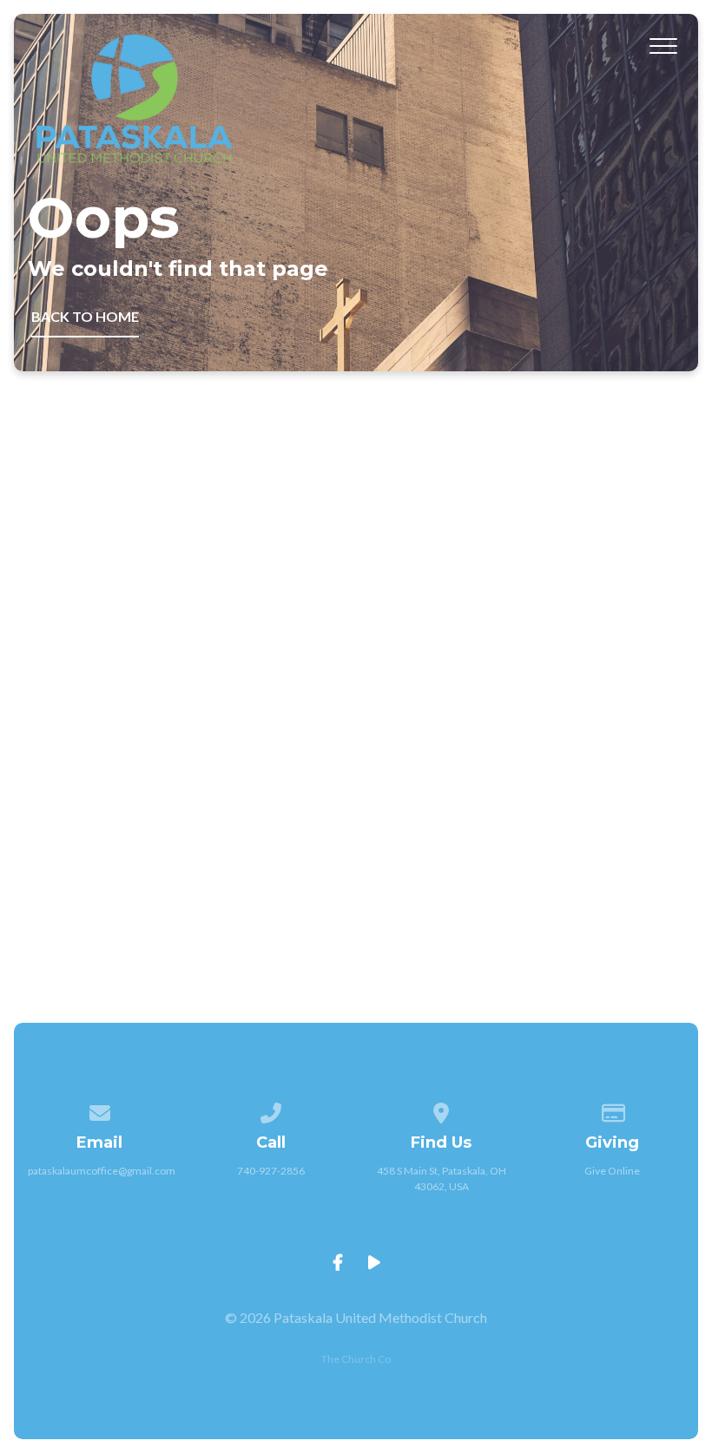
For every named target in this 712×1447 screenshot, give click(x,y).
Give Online (612, 1170)
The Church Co (356, 1358)
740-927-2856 (271, 1170)
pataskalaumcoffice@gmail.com (101, 1170)
